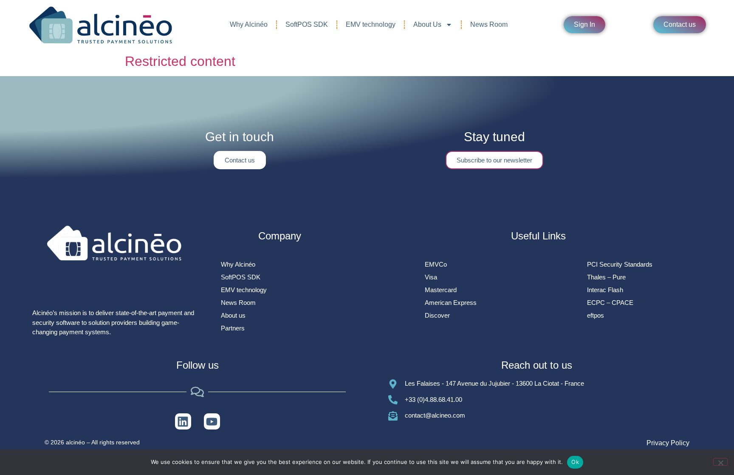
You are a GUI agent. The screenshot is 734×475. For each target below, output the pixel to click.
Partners (233, 328)
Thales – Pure (606, 277)
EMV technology (370, 24)
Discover (437, 315)
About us (233, 315)
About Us (427, 24)
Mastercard (441, 289)
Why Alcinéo (249, 24)
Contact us (240, 160)
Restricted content (180, 61)
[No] (720, 462)
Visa (431, 277)
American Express (451, 302)
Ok (575, 461)
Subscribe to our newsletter (494, 160)
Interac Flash (605, 289)
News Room (489, 24)
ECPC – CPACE (610, 302)
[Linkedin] (183, 421)
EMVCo (436, 264)
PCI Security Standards (619, 264)
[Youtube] (212, 421)
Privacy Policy (667, 443)
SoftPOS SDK (306, 24)
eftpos (595, 315)
